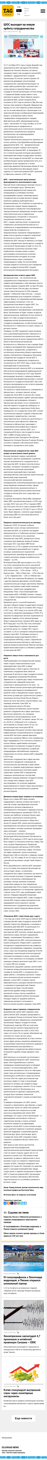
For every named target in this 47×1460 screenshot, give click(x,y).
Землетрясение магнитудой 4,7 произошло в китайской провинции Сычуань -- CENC (22, 1339)
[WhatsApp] (18, 1203)
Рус (18, 10)
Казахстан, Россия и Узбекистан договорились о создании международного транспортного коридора (23, 1219)
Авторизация (7, 1438)
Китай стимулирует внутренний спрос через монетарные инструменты (22, 1393)
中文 (19, 7)
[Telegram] (25, 1203)
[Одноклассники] (8, 1203)
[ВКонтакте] (5, 1203)
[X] (11, 1203)
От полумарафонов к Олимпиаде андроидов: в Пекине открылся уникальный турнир (23, 1280)
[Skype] (21, 1203)
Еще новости (23, 1418)
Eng (18, 14)
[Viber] (15, 1203)
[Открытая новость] (24, 1258)
